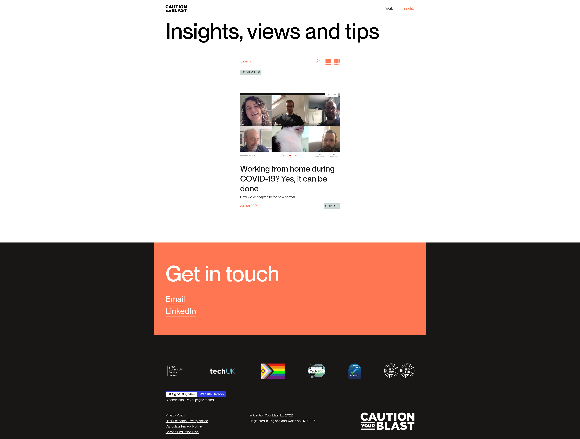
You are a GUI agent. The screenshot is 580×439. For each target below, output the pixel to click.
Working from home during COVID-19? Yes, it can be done (287, 178)
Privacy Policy (175, 415)
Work (389, 8)
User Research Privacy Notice (187, 421)
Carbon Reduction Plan (182, 432)
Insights (408, 8)
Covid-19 (331, 206)
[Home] (176, 8)
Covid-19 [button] (248, 72)
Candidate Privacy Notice (184, 426)
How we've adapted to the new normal (267, 197)
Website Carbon (212, 394)
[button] (328, 62)
